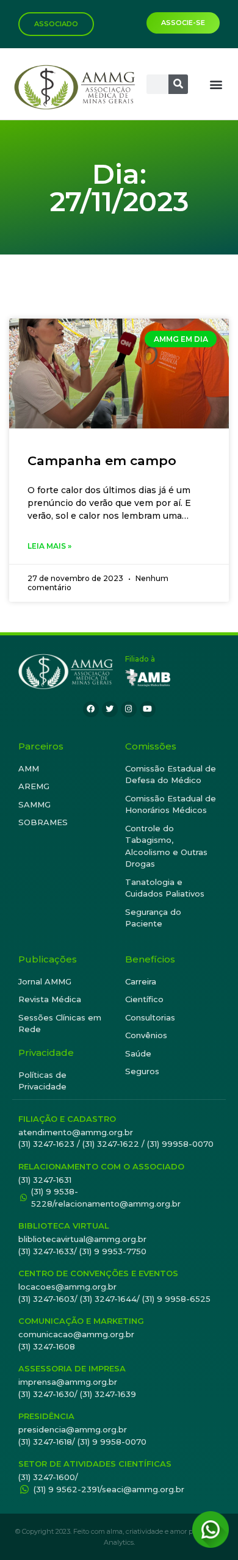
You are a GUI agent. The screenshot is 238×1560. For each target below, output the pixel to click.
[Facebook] (91, 709)
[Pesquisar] (178, 84)
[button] (216, 84)
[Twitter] (110, 709)
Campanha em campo (101, 460)
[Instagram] (129, 709)
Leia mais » (49, 546)
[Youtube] (148, 709)
